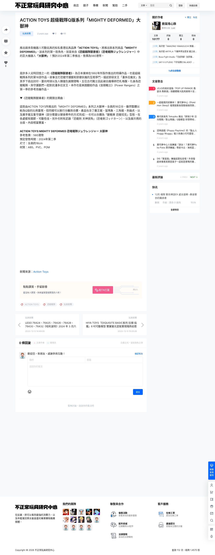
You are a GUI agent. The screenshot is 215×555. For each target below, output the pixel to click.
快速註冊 (193, 5)
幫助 (115, 5)
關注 (189, 17)
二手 (124, 5)
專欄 (95, 5)
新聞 (105, 5)
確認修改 (139, 354)
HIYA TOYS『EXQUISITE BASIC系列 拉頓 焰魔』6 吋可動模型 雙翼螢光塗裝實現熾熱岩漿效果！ (111, 326)
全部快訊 (175, 210)
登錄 (181, 5)
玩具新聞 (27, 33)
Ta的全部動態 (174, 71)
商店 (76, 5)
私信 (195, 17)
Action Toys (40, 271)
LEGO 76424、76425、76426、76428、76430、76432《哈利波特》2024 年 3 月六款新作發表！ (50, 326)
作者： (172, 202)
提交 (138, 392)
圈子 (86, 5)
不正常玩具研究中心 (44, 550)
